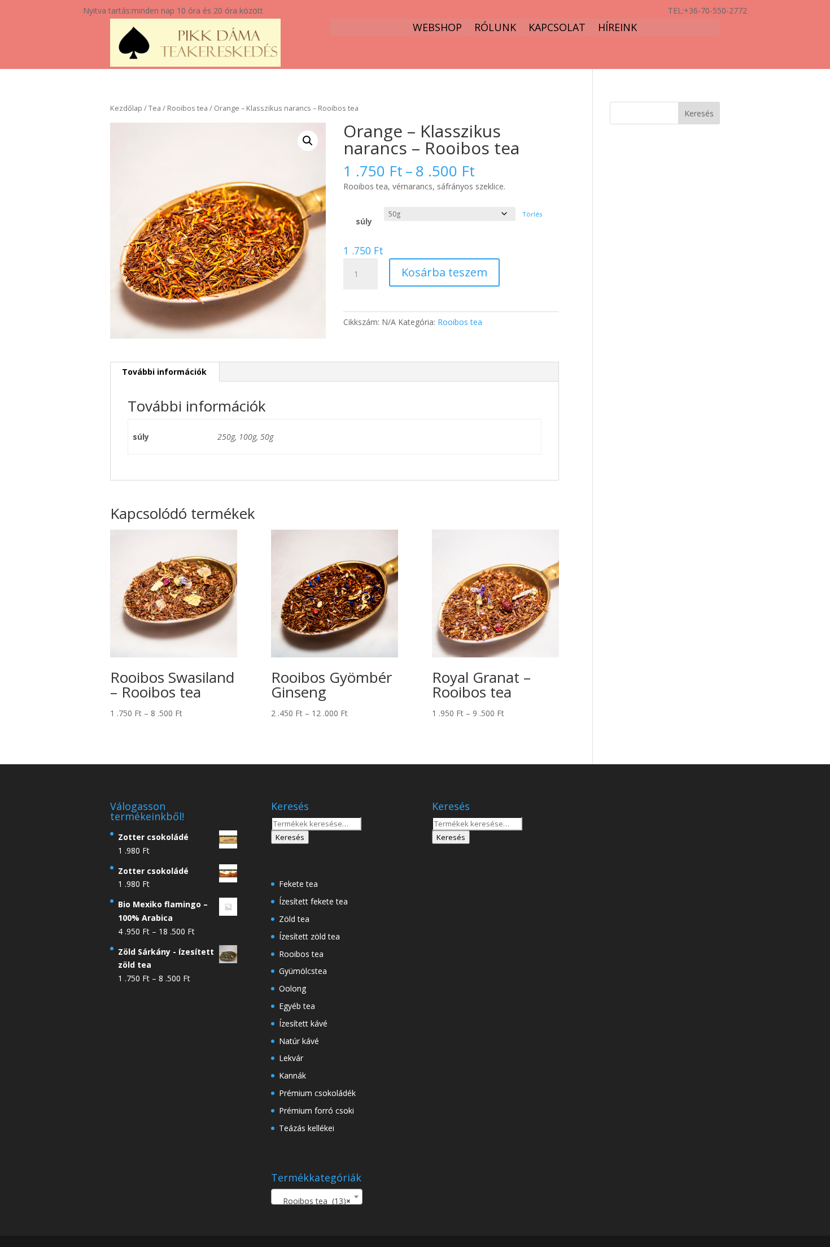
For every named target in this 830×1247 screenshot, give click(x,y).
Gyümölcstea (303, 970)
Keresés (290, 837)
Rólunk (495, 28)
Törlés (532, 214)
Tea (154, 108)
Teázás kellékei (306, 1128)
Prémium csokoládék (317, 1093)
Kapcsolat (557, 28)
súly (364, 221)
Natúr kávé (299, 1041)
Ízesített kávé (303, 1023)
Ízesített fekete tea (313, 901)
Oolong (292, 988)
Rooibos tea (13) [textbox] (313, 1201)
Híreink (617, 28)
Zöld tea (294, 918)
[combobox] (316, 1197)
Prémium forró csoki (316, 1110)
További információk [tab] (164, 371)
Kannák (292, 1075)
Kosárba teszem (444, 272)
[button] (308, 141)
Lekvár (291, 1058)
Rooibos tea (187, 108)
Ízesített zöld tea (309, 936)
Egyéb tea (297, 1006)
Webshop (437, 28)
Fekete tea (298, 883)
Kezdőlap (126, 108)
